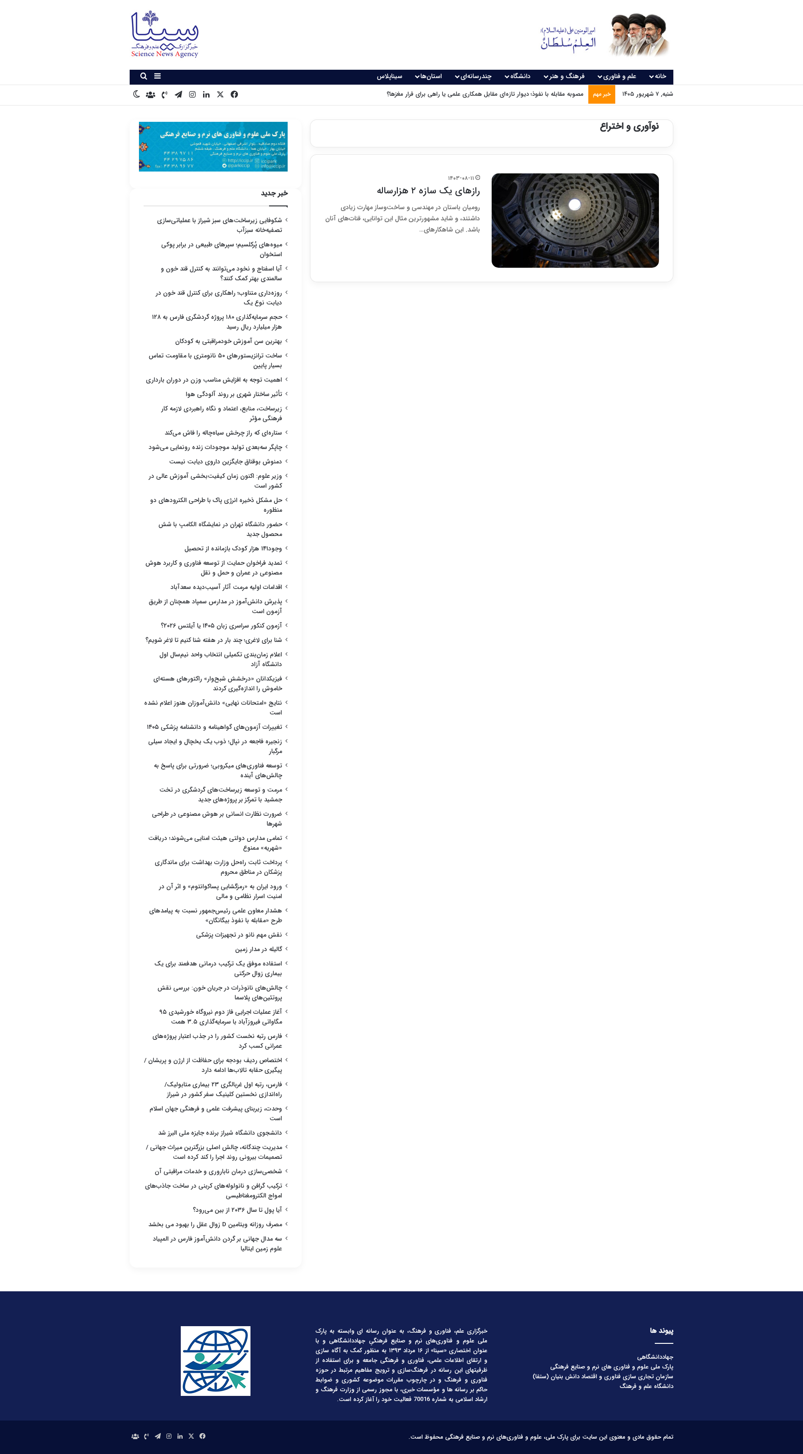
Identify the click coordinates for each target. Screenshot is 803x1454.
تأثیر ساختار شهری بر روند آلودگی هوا (234, 394)
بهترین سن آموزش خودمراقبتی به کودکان (228, 341)
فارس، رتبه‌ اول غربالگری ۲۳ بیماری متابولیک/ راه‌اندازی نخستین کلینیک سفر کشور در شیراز (223, 1089)
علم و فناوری (619, 76)
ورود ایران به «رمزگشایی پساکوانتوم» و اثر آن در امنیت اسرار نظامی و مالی (220, 891)
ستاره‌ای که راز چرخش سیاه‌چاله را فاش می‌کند (223, 433)
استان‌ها (431, 76)
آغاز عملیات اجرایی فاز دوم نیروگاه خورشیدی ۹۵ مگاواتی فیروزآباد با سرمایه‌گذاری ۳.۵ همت (220, 1017)
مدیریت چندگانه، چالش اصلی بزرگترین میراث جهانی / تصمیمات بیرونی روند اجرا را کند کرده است (214, 1152)
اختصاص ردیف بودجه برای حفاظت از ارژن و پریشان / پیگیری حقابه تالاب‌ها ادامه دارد (213, 1065)
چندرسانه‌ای (476, 76)
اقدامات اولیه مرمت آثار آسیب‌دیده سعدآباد (226, 587)
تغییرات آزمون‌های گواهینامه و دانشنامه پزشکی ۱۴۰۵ (214, 727)
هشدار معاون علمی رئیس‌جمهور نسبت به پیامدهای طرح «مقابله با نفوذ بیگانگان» (215, 915)
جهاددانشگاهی (655, 1357)
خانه (660, 76)
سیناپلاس (389, 76)
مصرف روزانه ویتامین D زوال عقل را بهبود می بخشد (215, 1224)
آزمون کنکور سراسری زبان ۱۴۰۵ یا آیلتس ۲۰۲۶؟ (221, 626)
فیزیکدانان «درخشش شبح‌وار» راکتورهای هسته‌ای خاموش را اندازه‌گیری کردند (217, 684)
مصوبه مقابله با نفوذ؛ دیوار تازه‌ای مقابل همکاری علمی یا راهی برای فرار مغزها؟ (485, 94)
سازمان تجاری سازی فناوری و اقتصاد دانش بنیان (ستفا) (603, 1376)
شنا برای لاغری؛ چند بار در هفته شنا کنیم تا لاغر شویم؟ (213, 640)
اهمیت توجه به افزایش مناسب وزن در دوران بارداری (214, 380)
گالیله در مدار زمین (258, 949)
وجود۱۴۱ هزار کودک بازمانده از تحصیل (233, 549)
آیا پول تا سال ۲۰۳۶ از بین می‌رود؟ (237, 1210)
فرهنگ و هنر (567, 76)
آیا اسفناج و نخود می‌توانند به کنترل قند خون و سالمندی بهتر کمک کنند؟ (221, 274)
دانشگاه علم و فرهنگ (646, 1386)
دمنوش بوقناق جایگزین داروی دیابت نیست (225, 462)
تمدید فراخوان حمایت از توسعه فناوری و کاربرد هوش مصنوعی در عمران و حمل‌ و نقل (213, 568)
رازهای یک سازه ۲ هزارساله (428, 191)
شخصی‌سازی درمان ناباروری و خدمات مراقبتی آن (218, 1171)
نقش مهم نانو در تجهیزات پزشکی (239, 935)
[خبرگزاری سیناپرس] (597, 35)
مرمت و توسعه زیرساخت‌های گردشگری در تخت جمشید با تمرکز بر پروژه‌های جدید (220, 795)
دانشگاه (520, 76)
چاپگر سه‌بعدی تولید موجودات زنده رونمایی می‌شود (215, 447)
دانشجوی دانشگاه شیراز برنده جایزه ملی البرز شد (220, 1133)
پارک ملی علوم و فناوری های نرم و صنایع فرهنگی (611, 1367)
